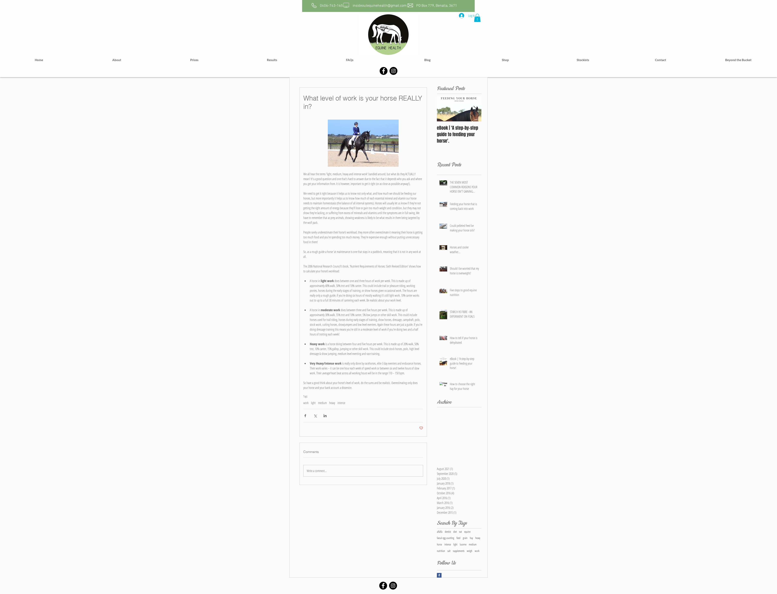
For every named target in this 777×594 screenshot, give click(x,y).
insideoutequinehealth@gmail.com (380, 6)
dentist (448, 532)
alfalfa (439, 532)
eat (460, 532)
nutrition (441, 551)
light (313, 403)
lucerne (463, 544)
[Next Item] (475, 109)
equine (467, 532)
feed (458, 538)
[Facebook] (383, 71)
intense (341, 403)
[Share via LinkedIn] (325, 416)
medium (322, 403)
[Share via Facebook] (305, 416)
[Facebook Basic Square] (439, 575)
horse (439, 544)
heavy (332, 403)
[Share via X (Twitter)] (315, 416)
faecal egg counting (445, 538)
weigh (469, 551)
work (306, 403)
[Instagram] (393, 71)
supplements (458, 551)
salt (448, 551)
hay (471, 538)
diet (455, 532)
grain (465, 538)
